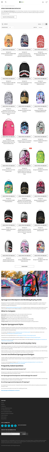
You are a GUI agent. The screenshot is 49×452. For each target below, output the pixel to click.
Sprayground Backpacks (10, 5)
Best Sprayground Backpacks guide (14, 307)
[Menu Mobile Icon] (2, 2)
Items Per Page (5, 27)
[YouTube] (15, 426)
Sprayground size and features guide (22, 332)
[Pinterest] (12, 426)
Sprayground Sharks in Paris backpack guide (27, 335)
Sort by (35, 27)
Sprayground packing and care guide (17, 363)
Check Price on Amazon (8, 49)
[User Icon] (43, 2)
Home (2, 5)
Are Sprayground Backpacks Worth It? (14, 333)
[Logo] (22, 2)
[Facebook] (2, 426)
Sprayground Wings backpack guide (33, 337)
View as (39, 24)
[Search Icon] (5, 2)
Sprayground (8, 52)
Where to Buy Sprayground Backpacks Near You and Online (29, 362)
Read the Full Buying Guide (9, 17)
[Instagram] (9, 426)
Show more (24, 266)
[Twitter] (5, 426)
